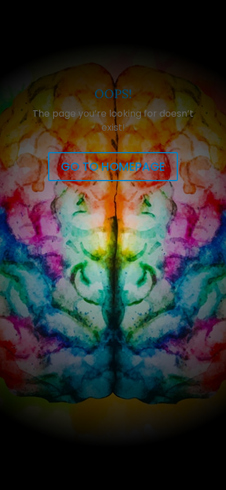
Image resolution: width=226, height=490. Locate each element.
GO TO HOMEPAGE (113, 166)
